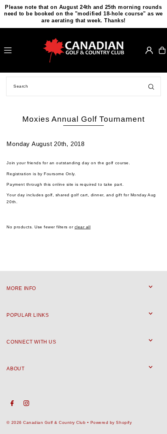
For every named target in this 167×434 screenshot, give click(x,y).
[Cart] (162, 50)
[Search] (151, 86)
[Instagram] (26, 403)
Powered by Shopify (111, 422)
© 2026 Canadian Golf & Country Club (46, 422)
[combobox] (83, 86)
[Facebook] (12, 403)
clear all (83, 227)
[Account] (149, 50)
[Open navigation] (20, 50)
